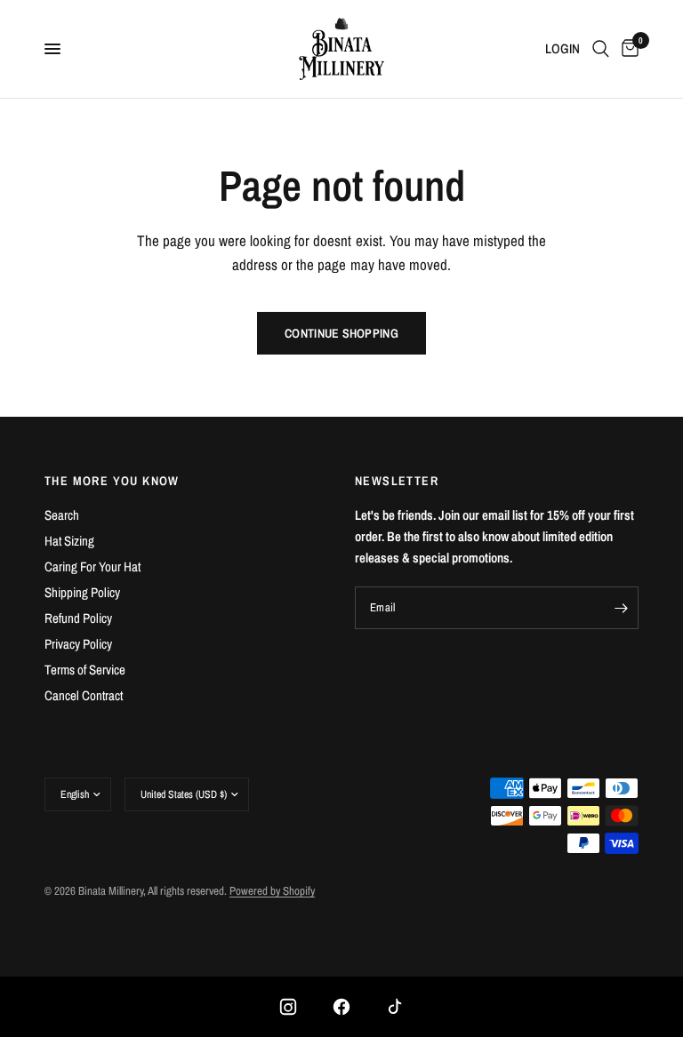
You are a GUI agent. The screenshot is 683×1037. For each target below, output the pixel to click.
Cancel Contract (83, 695)
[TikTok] (395, 1007)
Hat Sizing (69, 540)
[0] (627, 49)
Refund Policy (78, 618)
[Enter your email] (621, 607)
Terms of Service (84, 669)
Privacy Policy (78, 643)
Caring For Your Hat (92, 566)
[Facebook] (341, 1007)
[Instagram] (288, 1007)
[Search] (600, 49)
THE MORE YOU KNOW (112, 481)
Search (61, 515)
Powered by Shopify (272, 890)
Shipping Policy (82, 592)
